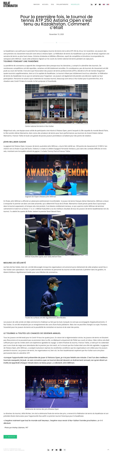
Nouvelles (75, 4)
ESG (52, 4)
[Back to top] (108, 450)
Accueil (45, 4)
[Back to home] (11, 4)
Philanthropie (62, 4)
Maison (37, 4)
